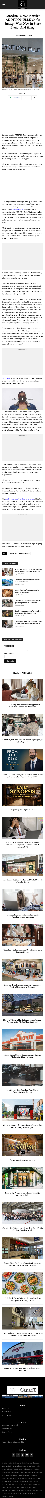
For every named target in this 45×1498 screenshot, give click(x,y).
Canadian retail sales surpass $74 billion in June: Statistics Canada (22, 951)
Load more (21, 632)
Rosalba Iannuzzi (17, 209)
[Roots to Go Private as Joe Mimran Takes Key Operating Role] (22, 1178)
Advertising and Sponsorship (13, 1442)
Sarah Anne (6, 378)
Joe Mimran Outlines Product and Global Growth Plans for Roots (22, 881)
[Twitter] (31, 1455)
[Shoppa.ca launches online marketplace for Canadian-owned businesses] (22, 900)
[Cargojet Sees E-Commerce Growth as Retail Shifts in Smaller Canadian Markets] (22, 1213)
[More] (34, 97)
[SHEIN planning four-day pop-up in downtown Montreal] (7, 593)
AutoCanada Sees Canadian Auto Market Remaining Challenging (22, 1091)
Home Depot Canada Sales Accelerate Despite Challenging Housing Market (22, 1056)
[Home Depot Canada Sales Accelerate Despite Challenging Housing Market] (22, 1040)
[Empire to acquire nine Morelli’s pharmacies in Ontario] (22, 1353)
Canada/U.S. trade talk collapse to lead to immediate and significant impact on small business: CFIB (22, 844)
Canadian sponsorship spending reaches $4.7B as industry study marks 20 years (22, 1126)
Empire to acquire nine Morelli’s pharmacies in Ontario (22, 1369)
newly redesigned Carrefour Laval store (19, 499)
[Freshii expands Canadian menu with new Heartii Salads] (7, 582)
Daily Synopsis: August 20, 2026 (22, 1160)
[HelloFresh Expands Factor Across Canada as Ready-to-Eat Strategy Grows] (22, 1283)
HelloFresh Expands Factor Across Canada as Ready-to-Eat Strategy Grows (23, 1299)
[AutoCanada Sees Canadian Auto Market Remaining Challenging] (22, 1075)
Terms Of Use (7, 1429)
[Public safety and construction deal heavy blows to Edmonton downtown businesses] (22, 1318)
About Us (5, 1408)
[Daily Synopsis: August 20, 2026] (22, 1145)
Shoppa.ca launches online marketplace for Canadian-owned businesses (22, 916)
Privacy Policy (7, 1432)
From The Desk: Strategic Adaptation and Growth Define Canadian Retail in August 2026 (22, 775)
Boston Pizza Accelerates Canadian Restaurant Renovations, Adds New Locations (22, 1264)
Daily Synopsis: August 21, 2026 (22, 809)
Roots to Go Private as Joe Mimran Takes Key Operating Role (22, 1194)
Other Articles (7, 1415)
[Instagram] (22, 1455)
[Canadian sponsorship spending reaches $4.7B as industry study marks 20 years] (22, 1110)
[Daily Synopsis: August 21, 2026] (22, 795)
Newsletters (6, 1412)
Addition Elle (13, 553)
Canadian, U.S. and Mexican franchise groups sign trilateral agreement (23, 740)
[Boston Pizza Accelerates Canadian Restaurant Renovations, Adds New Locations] (22, 1248)
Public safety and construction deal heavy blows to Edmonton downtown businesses (22, 1334)
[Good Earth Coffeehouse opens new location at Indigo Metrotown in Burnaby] (22, 970)
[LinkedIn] (13, 1455)
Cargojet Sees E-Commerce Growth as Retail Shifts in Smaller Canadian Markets (22, 1229)
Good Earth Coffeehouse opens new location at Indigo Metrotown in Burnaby (22, 986)
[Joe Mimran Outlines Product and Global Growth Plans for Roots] (22, 865)
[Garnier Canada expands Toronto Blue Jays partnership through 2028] (7, 613)
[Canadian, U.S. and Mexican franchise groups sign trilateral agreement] (7, 603)
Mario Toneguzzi (24, 553)
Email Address (10, 653)
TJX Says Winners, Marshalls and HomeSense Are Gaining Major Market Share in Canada (22, 1021)
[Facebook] (18, 1455)
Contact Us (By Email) (10, 1425)
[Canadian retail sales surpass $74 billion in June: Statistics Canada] (22, 935)
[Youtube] (27, 1455)
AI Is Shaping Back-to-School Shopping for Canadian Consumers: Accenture (22, 705)
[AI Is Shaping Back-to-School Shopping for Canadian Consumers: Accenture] (7, 572)
